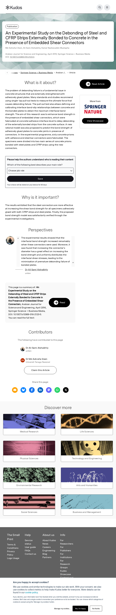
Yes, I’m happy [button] (80, 608)
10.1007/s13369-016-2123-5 (22, 57)
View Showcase (95, 120)
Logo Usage (13, 558)
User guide (30, 547)
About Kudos (49, 540)
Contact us (30, 554)
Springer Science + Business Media (37, 72)
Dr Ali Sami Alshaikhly (36, 269)
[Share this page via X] (65, 389)
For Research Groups (65, 564)
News (45, 543)
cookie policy (31, 592)
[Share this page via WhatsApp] (57, 389)
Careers (46, 547)
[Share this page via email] (14, 389)
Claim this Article (40, 370)
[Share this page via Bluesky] (23, 389)
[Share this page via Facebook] (31, 389)
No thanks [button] (96, 608)
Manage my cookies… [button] (62, 608)
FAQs (27, 550)
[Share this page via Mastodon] (48, 389)
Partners (46, 557)
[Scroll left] (7, 73)
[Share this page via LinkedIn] (40, 389)
